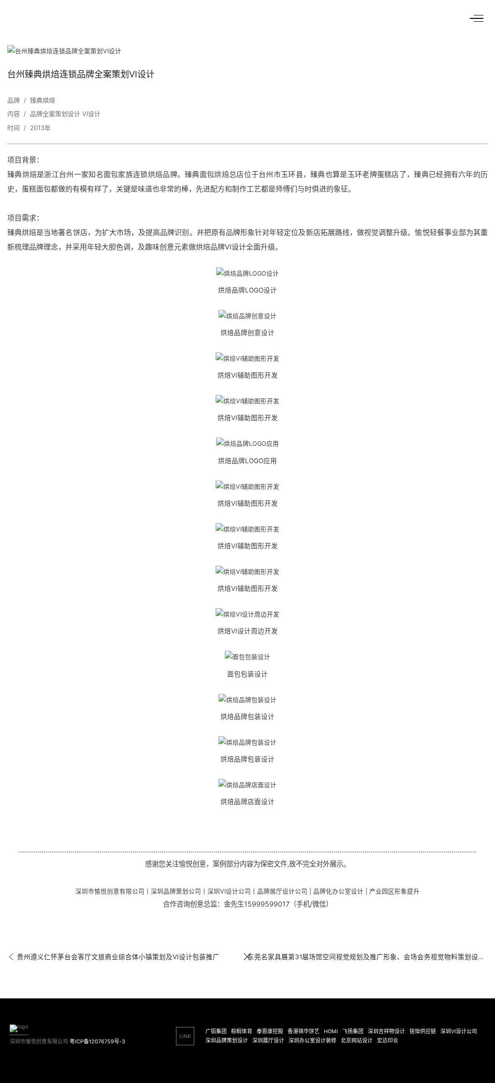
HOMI (331, 1031)
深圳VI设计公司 (458, 1031)
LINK (185, 1036)
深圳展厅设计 (268, 1041)
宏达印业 (387, 1041)
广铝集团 (216, 1031)
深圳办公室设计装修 (312, 1041)
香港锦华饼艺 (304, 1031)
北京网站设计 (357, 1041)
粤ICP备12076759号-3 (97, 1042)
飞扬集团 (353, 1031)
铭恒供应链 (422, 1031)
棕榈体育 (241, 1031)
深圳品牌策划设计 (226, 1041)
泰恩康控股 (270, 1031)
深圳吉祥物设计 (386, 1031)
